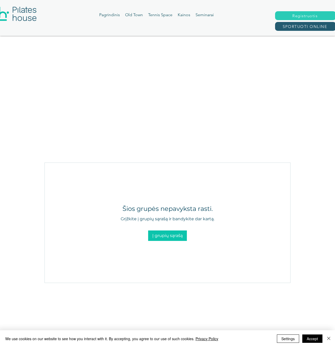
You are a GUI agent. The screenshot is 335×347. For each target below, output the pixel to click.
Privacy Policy (207, 338)
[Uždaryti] (329, 338)
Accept (312, 338)
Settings (288, 338)
